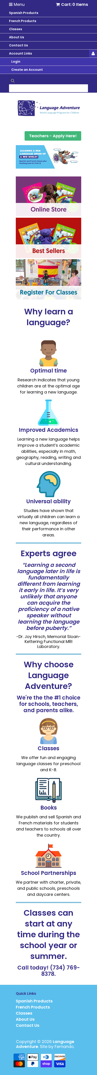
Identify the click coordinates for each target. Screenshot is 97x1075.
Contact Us (27, 1025)
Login (15, 61)
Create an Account (27, 69)
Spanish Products (34, 1001)
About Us (25, 1019)
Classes (24, 1013)
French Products (33, 1007)
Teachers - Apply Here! (53, 136)
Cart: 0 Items (74, 4)
